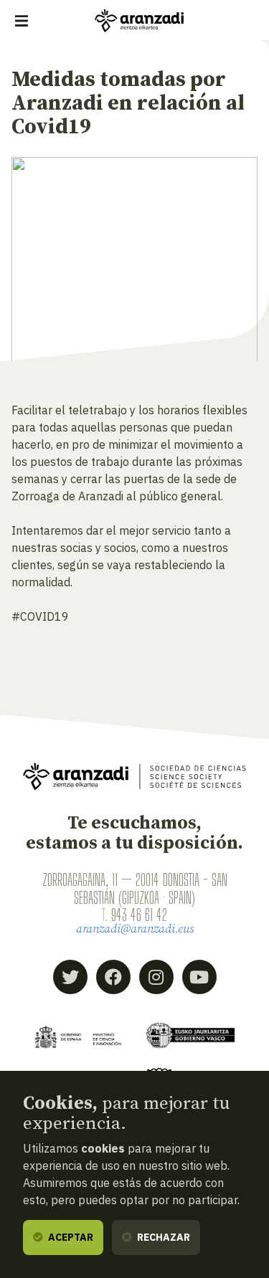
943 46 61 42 (139, 915)
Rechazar (162, 1237)
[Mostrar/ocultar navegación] (21, 21)
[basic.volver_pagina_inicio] (139, 21)
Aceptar (69, 1237)
